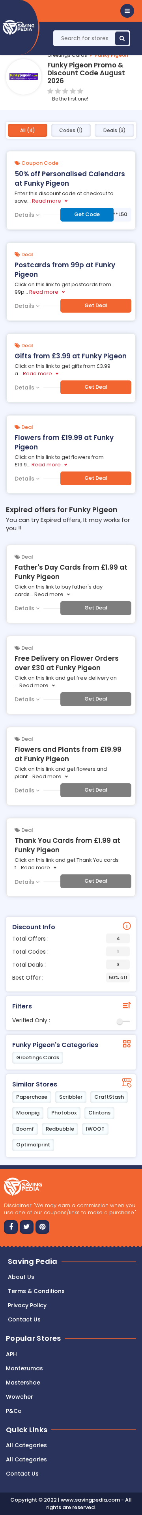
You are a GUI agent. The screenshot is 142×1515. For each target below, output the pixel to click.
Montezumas (24, 1368)
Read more (46, 201)
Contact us (24, 1319)
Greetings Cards (67, 55)
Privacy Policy (27, 1305)
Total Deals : (66, 965)
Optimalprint (33, 1144)
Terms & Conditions (36, 1291)
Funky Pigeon (111, 55)
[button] (127, 11)
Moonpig (27, 1112)
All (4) (27, 130)
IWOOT (95, 1129)
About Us (21, 1277)
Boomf (25, 1129)
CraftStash (109, 1097)
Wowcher (19, 1397)
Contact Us (22, 1474)
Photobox (64, 1112)
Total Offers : (66, 939)
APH (11, 1354)
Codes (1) (71, 130)
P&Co (14, 1411)
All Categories (26, 1445)
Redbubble (60, 1129)
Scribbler (70, 1097)
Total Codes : (65, 952)
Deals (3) (114, 130)
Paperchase (31, 1097)
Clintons (99, 1112)
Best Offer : (69, 978)
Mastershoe (23, 1382)
